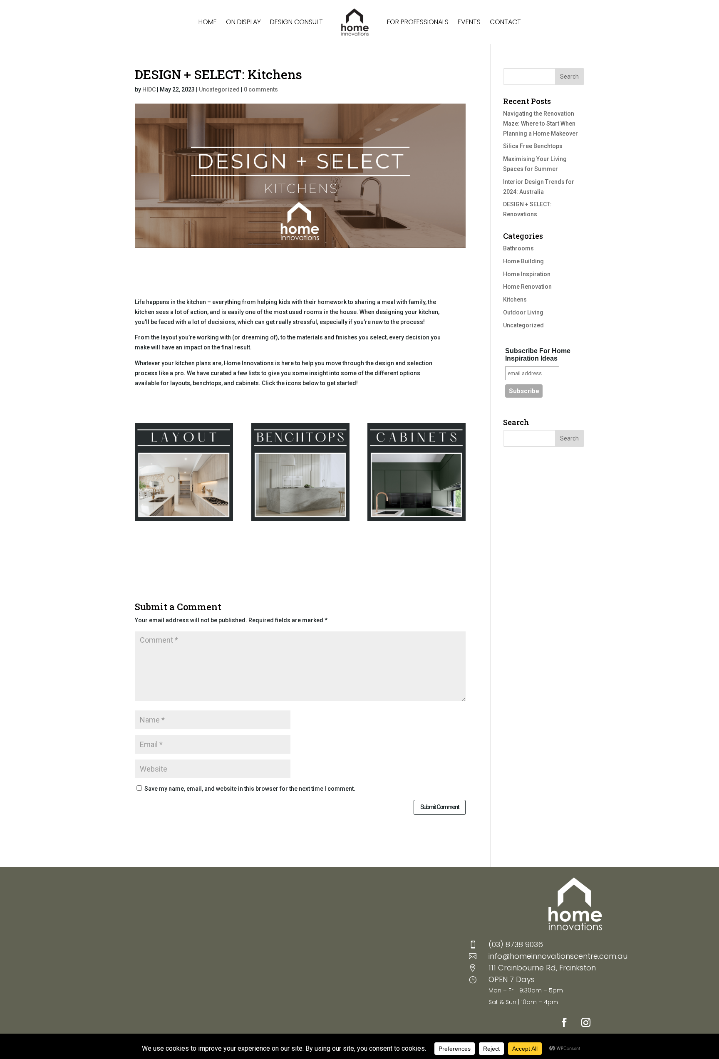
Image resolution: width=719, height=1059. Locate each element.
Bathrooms (518, 248)
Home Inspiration (526, 274)
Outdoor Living (523, 312)
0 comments (261, 89)
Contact (505, 22)
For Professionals (418, 22)
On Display (243, 22)
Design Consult (296, 22)
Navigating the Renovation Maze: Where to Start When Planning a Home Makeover (540, 123)
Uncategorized (219, 89)
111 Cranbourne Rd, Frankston (542, 968)
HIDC (149, 89)
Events (469, 22)
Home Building (523, 261)
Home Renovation (527, 286)
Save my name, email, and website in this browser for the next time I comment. (249, 788)
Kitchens (515, 299)
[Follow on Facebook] (564, 1022)
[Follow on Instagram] (586, 1022)
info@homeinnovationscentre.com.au (557, 956)
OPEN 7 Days (511, 979)
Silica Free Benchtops (533, 146)
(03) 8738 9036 (515, 944)
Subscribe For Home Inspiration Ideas (537, 354)
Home (207, 22)
